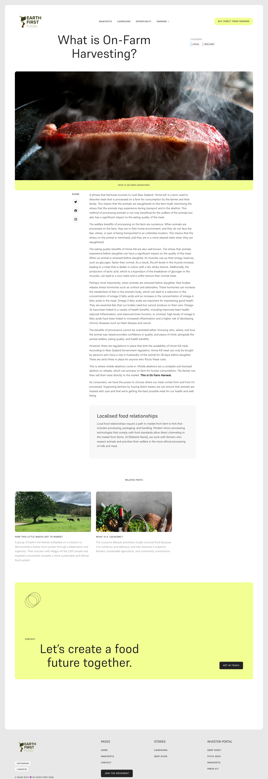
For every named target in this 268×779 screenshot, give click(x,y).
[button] (163, 21)
